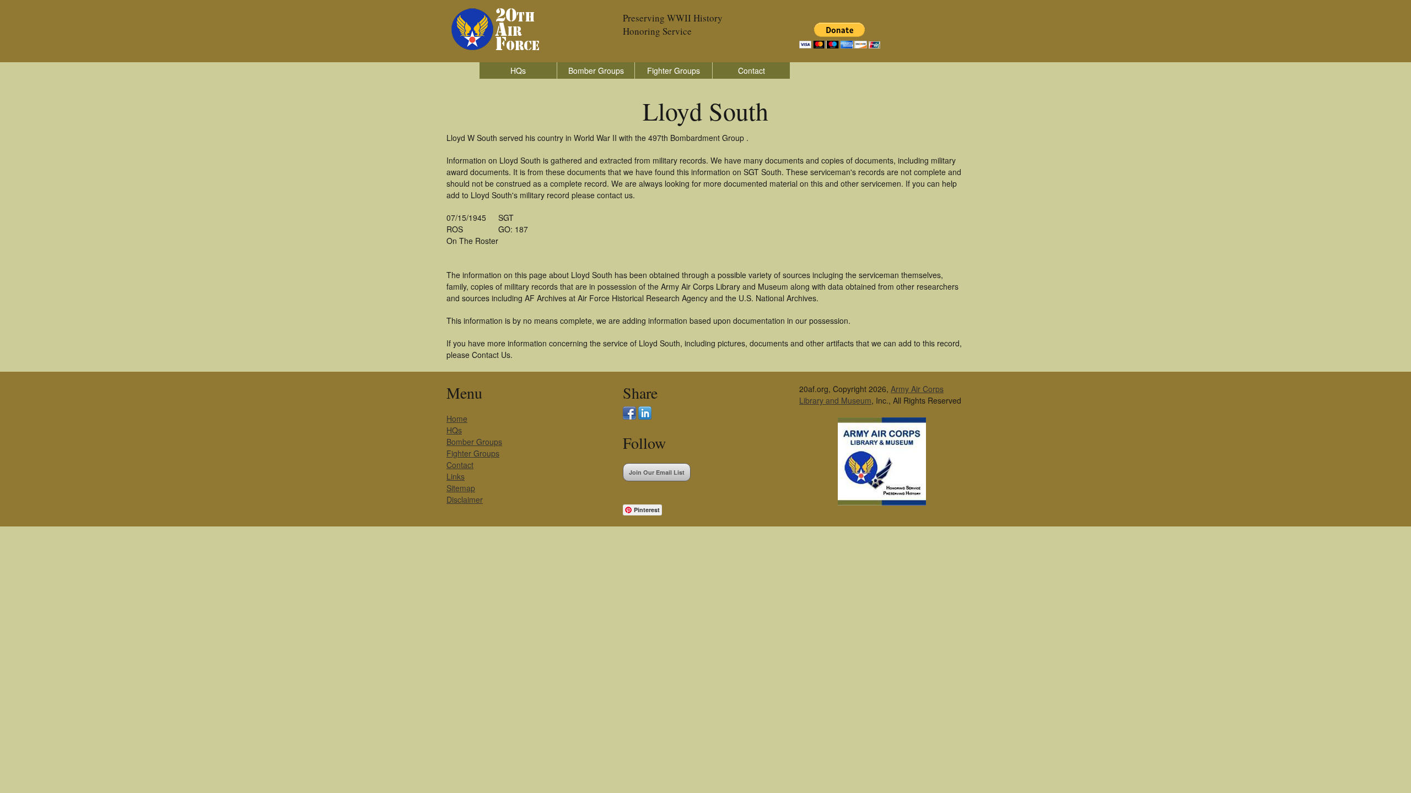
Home (456, 418)
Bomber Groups (596, 70)
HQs (518, 70)
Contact (751, 70)
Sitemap (460, 487)
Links (455, 476)
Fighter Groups (673, 70)
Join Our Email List (657, 472)
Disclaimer (464, 499)
